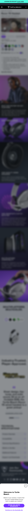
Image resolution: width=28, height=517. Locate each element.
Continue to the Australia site (14, 510)
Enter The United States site (14, 505)
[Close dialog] (25, 485)
